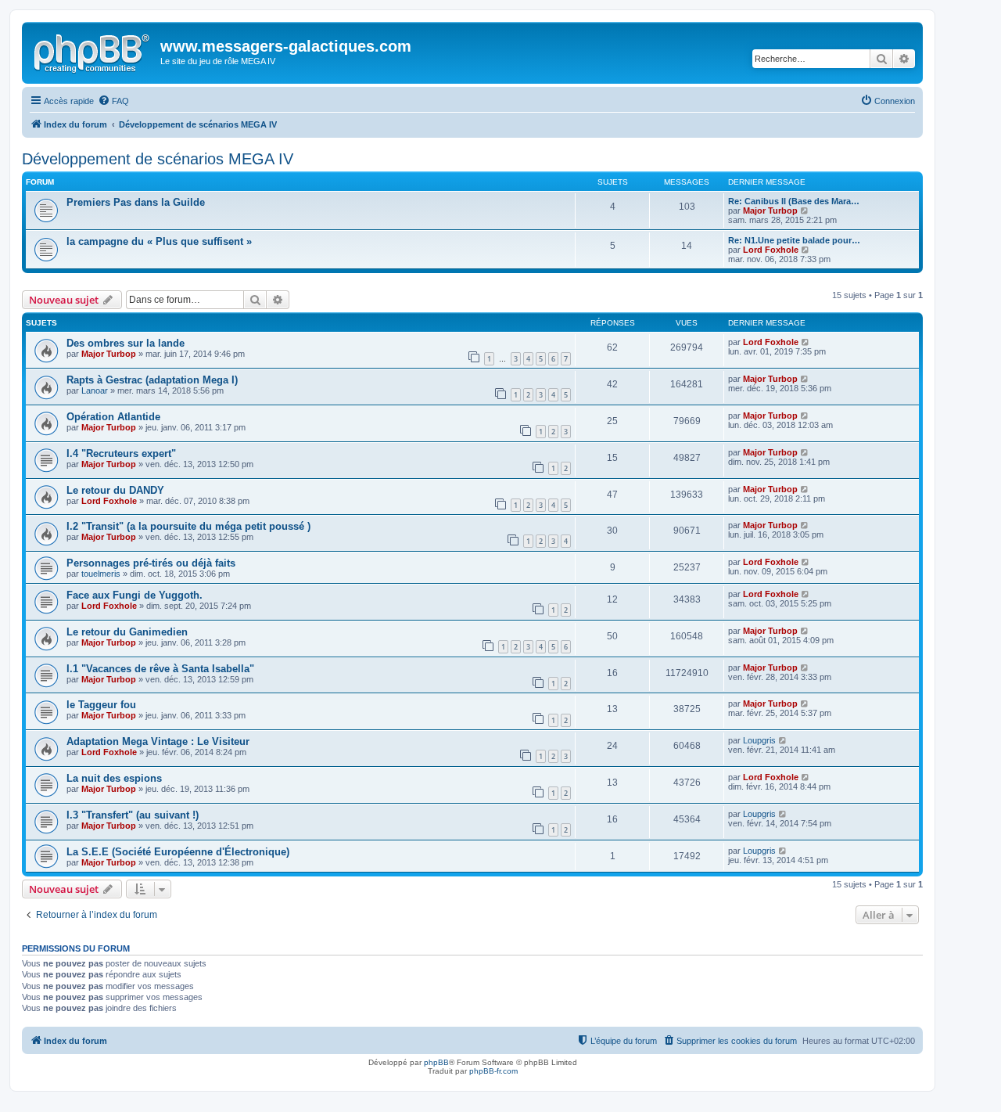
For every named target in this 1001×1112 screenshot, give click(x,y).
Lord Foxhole (770, 249)
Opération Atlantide (113, 417)
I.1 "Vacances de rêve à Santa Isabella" (160, 669)
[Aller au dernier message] (806, 342)
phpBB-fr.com (493, 1071)
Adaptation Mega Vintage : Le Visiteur (157, 741)
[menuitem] (113, 101)
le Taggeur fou (101, 705)
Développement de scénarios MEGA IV (157, 158)
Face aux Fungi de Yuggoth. (134, 595)
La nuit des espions (114, 778)
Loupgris (759, 740)
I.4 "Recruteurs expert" (121, 453)
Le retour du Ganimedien (127, 632)
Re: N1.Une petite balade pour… (794, 240)
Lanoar (94, 390)
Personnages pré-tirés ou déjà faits (150, 563)
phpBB (436, 1062)
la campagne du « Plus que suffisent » (159, 241)
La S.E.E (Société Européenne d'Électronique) (177, 852)
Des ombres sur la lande (125, 343)
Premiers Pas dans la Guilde (135, 202)
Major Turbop (770, 210)
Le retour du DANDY (115, 490)
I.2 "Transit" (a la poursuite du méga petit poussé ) (188, 526)
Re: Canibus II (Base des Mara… (793, 201)
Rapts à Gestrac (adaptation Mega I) (152, 380)
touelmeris (100, 573)
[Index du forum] (93, 51)
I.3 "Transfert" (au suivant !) (132, 815)
